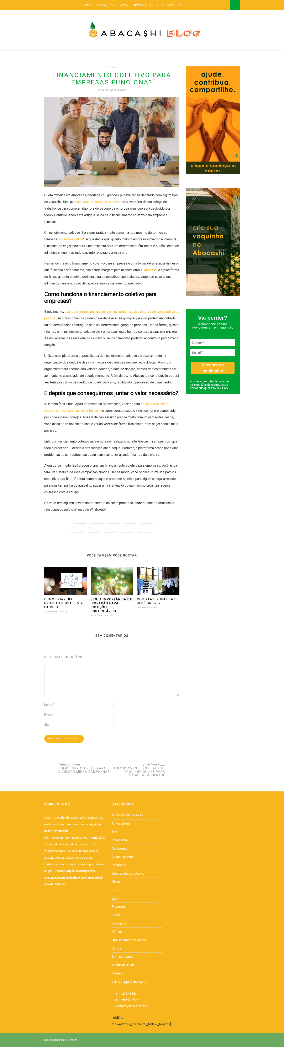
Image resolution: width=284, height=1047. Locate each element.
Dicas (124, 5)
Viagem (117, 973)
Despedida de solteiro (128, 873)
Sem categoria (122, 957)
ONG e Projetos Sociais (129, 940)
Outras (116, 948)
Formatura (119, 923)
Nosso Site (143, 5)
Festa (116, 915)
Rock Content (69, 1039)
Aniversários (121, 824)
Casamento (120, 840)
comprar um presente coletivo (99, 202)
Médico (117, 932)
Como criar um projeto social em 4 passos (63, 603)
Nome (49, 704)
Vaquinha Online (123, 965)
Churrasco (119, 865)
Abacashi (150, 270)
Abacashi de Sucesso (127, 815)
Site (46, 724)
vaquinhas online (71, 239)
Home (87, 5)
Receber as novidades (213, 368)
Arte (115, 832)
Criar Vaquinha (169, 5)
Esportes (118, 907)
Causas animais (123, 857)
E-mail (49, 714)
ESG (115, 890)
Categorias (106, 5)
